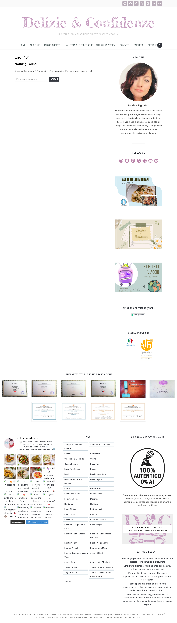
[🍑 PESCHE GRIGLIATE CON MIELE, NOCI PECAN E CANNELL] (10, 460)
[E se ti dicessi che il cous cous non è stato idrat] (36, 499)
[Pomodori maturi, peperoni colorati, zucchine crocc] (49, 512)
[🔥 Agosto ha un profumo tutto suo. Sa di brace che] (10, 486)
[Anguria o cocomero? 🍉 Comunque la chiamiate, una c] (49, 499)
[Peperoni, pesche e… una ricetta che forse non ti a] (23, 512)
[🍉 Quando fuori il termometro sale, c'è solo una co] (23, 499)
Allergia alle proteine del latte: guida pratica (90, 45)
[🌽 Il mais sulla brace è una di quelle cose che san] (10, 473)
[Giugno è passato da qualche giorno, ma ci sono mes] (36, 512)
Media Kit (152, 45)
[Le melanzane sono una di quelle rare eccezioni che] (23, 486)
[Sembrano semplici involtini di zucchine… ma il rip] (49, 460)
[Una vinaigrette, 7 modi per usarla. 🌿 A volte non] (36, 460)
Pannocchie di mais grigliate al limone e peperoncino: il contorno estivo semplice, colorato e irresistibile (147, 576)
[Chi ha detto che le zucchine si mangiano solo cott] (10, 499)
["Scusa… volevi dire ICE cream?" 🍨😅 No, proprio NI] (49, 486)
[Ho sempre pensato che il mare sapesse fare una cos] (36, 486)
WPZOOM (137, 618)
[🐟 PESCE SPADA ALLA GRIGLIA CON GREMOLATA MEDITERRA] (23, 473)
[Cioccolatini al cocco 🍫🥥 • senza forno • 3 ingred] (10, 512)
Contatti (124, 45)
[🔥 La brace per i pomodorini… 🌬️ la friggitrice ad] (36, 473)
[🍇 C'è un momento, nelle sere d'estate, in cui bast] (49, 473)
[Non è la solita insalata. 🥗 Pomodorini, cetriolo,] (23, 460)
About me (35, 45)
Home (22, 45)
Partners (138, 45)
